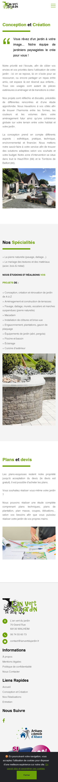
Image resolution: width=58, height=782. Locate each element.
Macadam (8, 315)
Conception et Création (15, 692)
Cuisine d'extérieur (13, 348)
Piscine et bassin (12, 338)
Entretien (7, 702)
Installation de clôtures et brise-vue (22, 320)
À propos (7, 657)
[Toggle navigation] (53, 5)
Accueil (6, 687)
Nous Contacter (11, 672)
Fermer (27, 775)
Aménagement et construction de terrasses (26, 301)
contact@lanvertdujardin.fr (24, 641)
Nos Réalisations (11, 697)
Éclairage (8, 343)
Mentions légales (11, 662)
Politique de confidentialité (17, 667)
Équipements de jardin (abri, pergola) (23, 334)
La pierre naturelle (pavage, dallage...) (24, 257)
